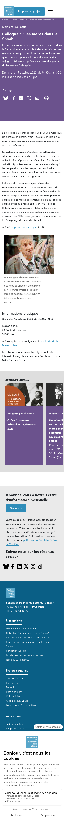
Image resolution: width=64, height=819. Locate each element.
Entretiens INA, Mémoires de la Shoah (27, 637)
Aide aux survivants (17, 701)
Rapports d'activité (16, 728)
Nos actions (14, 621)
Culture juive (13, 696)
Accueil (5, 19)
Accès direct (14, 716)
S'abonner (16, 508)
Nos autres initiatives (17, 660)
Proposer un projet (29, 12)
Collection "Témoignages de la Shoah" (27, 633)
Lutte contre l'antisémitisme (21, 705)
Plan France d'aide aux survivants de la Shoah (27, 644)
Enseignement (14, 692)
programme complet (26, 227)
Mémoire (11, 687)
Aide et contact (14, 724)
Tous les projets (14, 678)
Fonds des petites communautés (24, 655)
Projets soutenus (17, 671)
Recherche (12, 683)
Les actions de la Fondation (21, 629)
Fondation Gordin (16, 651)
